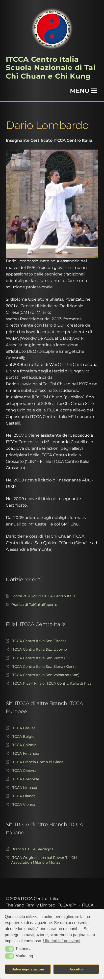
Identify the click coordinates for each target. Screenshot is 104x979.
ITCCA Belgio (23, 736)
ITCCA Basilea (23, 728)
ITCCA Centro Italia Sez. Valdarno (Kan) (45, 675)
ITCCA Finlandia (25, 753)
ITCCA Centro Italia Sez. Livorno (39, 649)
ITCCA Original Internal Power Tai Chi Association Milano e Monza (44, 860)
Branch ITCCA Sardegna (32, 849)
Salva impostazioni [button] (28, 969)
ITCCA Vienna (23, 804)
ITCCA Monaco (24, 787)
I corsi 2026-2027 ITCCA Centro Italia (43, 596)
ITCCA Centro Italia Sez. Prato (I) (39, 658)
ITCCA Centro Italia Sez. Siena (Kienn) (44, 666)
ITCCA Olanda (23, 796)
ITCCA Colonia (23, 745)
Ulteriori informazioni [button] (61, 941)
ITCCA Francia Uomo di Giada (37, 762)
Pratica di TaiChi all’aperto (34, 604)
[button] (9, 949)
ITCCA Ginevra (23, 770)
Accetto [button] (76, 969)
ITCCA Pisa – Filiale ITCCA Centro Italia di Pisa (51, 683)
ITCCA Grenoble (25, 779)
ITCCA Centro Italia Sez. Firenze (38, 641)
